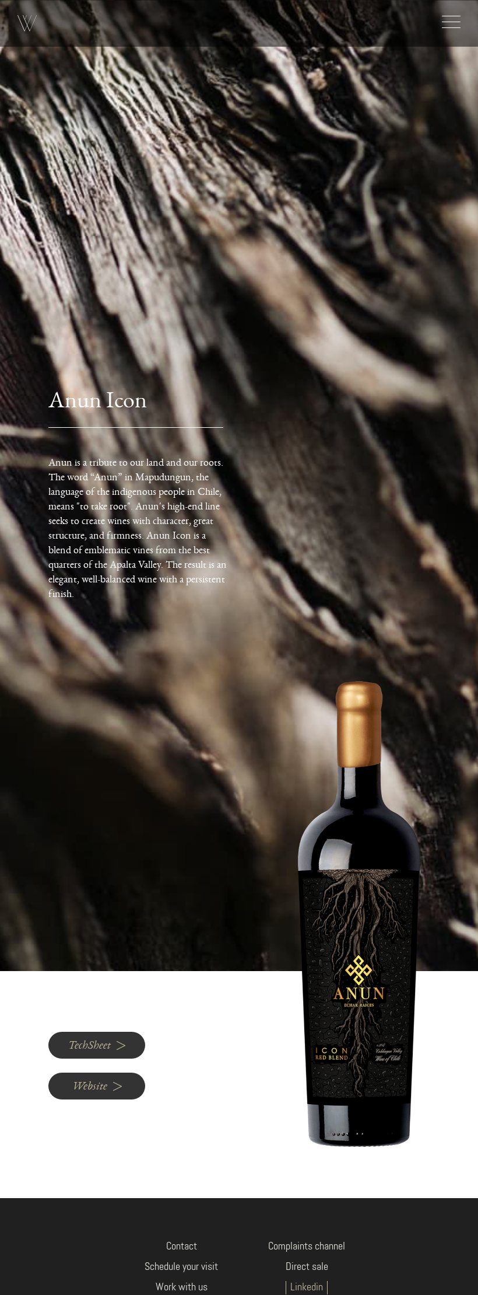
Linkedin (306, 1287)
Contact (181, 1246)
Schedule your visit (181, 1267)
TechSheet (89, 1045)
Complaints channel (306, 1246)
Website (89, 1086)
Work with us (182, 1287)
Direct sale (307, 1267)
